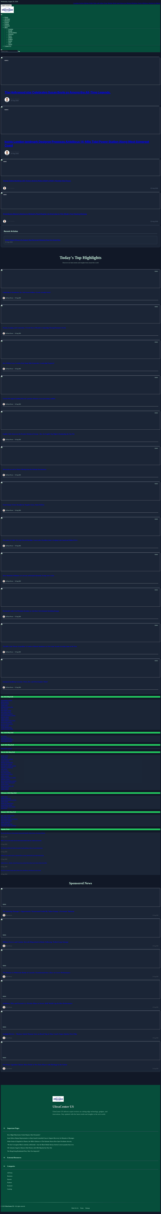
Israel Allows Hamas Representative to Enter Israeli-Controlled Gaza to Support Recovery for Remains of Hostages (40, 1138)
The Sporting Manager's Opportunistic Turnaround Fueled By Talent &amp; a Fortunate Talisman (23, 833)
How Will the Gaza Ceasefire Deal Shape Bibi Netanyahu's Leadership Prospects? (28, 363)
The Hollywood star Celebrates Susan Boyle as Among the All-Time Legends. (58, 92)
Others (10, 37)
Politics (10, 39)
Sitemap (87, 1208)
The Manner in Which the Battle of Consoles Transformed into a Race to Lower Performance (22, 848)
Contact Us (7, 46)
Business (7, 20)
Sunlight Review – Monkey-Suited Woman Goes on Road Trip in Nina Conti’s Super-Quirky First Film (24, 862)
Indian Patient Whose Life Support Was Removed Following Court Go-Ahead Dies (32, 240)
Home (6, 17)
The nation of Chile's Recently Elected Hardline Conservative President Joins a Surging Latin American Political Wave (40, 540)
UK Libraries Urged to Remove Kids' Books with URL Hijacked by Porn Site (29, 1148)
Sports (10, 41)
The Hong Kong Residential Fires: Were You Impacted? (23, 1151)
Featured (7, 26)
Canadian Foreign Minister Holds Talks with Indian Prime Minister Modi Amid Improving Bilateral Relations (86, 3)
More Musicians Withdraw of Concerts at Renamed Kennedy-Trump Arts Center (28, 575)
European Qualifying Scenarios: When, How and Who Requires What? (25, 682)
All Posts (7, 19)
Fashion (6, 24)
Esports (6, 22)
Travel (10, 44)
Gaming (10, 29)
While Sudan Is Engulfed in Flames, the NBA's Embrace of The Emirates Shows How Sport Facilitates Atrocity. (39, 1141)
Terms (81, 1208)
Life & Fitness (12, 32)
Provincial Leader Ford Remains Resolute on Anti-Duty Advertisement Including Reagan (31, 611)
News (10, 36)
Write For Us (74, 1208)
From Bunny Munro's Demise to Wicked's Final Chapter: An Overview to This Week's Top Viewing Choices (45, 214)
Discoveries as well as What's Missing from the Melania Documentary (24, 469)
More (6, 27)
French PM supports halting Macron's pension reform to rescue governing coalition (29, 398)
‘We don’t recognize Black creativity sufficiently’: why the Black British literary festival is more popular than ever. (40, 1144)
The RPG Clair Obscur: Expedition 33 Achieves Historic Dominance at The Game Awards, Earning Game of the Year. (40, 646)
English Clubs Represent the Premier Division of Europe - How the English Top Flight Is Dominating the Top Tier (39, 434)
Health (10, 31)
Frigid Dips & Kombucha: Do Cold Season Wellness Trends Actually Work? (27, 292)
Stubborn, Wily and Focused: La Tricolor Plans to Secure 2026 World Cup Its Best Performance (22, 855)
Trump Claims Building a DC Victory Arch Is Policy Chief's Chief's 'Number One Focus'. (37, 181)
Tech (9, 42)
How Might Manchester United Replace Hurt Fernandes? (23, 1135)
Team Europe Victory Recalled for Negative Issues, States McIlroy (23, 505)
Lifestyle (10, 34)
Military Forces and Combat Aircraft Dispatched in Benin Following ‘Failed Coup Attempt (21, 840)
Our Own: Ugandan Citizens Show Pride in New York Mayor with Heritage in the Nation (21, 870)
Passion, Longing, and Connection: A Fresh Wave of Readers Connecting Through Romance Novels (34, 328)
